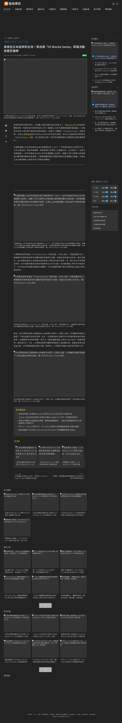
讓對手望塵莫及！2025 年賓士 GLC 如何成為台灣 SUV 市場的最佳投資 (73, 571)
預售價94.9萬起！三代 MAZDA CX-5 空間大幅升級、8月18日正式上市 (72, 463)
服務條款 (52, 714)
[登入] (113, 4)
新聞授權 (45, 714)
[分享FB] (6, 125)
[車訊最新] (117, 38)
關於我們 (85, 714)
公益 (26, 42)
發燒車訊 (10, 38)
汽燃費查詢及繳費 (99, 224)
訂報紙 (78, 714)
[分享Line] (6, 131)
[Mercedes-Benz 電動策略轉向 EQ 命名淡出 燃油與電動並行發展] (17, 585)
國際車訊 (29, 9)
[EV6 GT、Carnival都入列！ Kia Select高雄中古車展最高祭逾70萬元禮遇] (73, 649)
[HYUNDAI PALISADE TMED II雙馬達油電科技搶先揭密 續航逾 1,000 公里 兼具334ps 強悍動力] (45, 649)
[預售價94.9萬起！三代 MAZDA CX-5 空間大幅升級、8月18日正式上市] (72, 453)
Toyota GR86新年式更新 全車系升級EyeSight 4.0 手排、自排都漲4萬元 (48, 417)
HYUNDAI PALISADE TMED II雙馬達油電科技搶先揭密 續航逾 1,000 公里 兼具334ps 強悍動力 (45, 660)
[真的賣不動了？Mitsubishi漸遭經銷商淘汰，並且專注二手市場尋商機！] (17, 559)
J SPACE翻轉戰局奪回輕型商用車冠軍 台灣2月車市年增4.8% (44, 596)
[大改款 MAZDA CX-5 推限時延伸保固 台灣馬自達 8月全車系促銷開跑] (49, 453)
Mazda (14, 42)
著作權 (58, 714)
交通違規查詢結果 (99, 220)
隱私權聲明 (64, 714)
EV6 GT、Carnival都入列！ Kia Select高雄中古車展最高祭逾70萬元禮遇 (49, 426)
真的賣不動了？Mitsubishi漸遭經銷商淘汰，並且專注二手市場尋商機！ (16, 571)
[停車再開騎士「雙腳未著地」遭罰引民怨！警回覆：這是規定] (73, 585)
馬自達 (7, 42)
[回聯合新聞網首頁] (6, 4)
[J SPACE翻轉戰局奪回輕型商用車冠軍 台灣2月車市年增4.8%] (45, 585)
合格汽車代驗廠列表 (100, 217)
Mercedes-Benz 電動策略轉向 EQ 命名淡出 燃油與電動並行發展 (16, 596)
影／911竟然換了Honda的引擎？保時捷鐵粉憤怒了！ (44, 571)
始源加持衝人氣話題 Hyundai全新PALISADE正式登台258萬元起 (45, 414)
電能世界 (41, 9)
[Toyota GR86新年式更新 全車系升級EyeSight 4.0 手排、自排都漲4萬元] (45, 623)
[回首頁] (14, 4)
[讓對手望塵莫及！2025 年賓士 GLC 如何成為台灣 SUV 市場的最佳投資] (73, 559)
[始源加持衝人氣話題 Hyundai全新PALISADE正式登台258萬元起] (73, 623)
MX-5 (20, 42)
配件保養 (97, 9)
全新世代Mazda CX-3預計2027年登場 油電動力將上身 (17, 514)
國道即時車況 (97, 213)
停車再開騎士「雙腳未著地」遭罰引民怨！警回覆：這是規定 (73, 596)
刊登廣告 (29, 714)
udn (5, 38)
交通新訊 (52, 9)
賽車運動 (108, 9)
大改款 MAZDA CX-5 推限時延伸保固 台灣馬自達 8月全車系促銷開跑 (49, 463)
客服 (39, 714)
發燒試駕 (18, 9)
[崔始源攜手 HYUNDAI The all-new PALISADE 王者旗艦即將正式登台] (17, 649)
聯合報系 (71, 714)
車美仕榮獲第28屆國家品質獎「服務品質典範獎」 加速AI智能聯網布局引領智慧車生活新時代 (50, 421)
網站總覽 (92, 714)
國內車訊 (7, 9)
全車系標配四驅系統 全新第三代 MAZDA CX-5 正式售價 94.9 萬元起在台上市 (26, 463)
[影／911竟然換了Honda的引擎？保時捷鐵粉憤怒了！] (45, 559)
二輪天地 (74, 9)
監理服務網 (97, 228)
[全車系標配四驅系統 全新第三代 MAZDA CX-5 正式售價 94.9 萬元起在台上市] (26, 453)
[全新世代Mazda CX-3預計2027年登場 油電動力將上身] (17, 502)
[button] (116, 3)
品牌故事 (86, 9)
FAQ (35, 714)
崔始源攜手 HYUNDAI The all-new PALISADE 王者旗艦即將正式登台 (47, 430)
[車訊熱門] (117, 87)
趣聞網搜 (63, 9)
